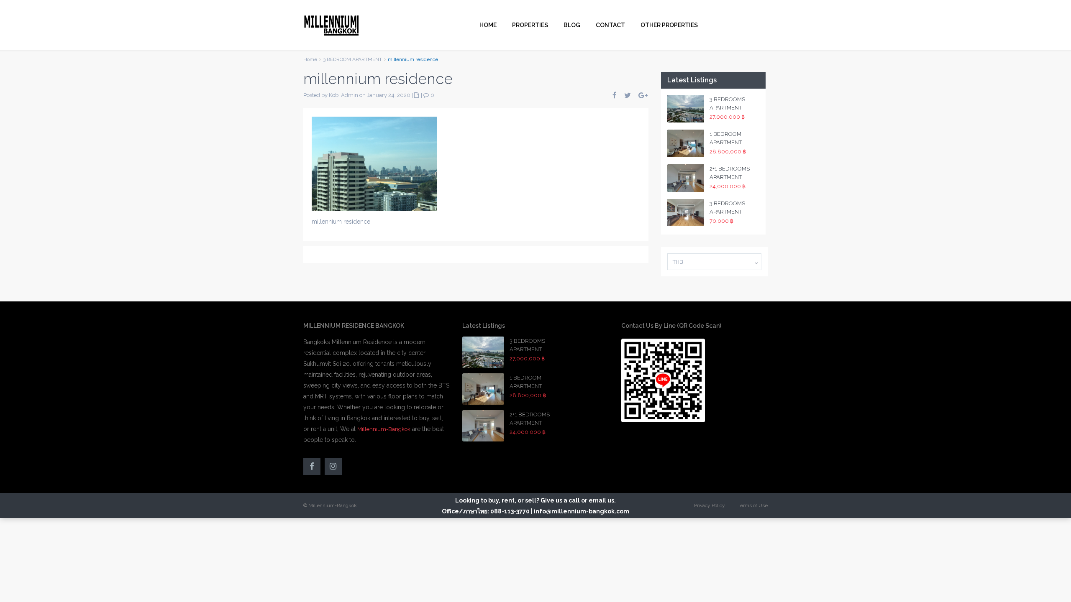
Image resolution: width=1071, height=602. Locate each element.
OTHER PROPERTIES (669, 25)
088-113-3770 (510, 511)
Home (310, 59)
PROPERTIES (530, 25)
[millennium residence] (374, 163)
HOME (488, 25)
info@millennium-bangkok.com (581, 511)
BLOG (572, 25)
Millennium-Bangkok (383, 429)
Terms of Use (753, 505)
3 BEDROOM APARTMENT (352, 59)
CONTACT (610, 25)
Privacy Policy (709, 505)
